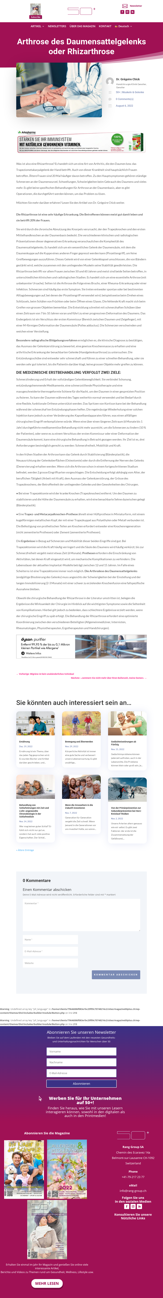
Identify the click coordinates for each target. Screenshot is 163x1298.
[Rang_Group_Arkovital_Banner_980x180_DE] (81, 152)
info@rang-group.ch (133, 1191)
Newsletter (136, 5)
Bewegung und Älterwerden (79, 741)
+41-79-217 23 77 (133, 1177)
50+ (118, 92)
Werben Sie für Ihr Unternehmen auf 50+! (85, 1100)
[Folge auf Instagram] (127, 12)
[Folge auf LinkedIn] (132, 12)
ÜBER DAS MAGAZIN (82, 26)
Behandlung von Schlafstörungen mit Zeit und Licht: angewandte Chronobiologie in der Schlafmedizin (34, 811)
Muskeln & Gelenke (133, 92)
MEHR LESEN (47, 1283)
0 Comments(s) (125, 99)
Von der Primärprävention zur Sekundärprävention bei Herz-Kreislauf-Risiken (126, 811)
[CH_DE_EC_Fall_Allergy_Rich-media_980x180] (81, 657)
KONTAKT (105, 26)
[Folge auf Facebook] (122, 12)
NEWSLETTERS (57, 26)
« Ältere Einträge (25, 850)
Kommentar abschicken (116, 974)
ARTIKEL (36, 26)
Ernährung (24, 741)
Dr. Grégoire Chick (128, 79)
